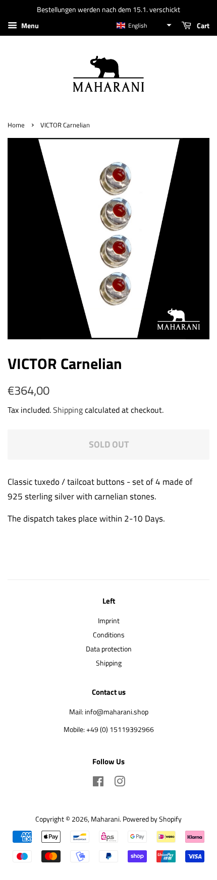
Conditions (109, 634)
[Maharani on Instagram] (119, 783)
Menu (29, 25)
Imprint (109, 620)
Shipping (68, 410)
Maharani (105, 819)
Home (16, 125)
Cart (202, 25)
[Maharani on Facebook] (98, 783)
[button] (143, 25)
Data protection (109, 648)
